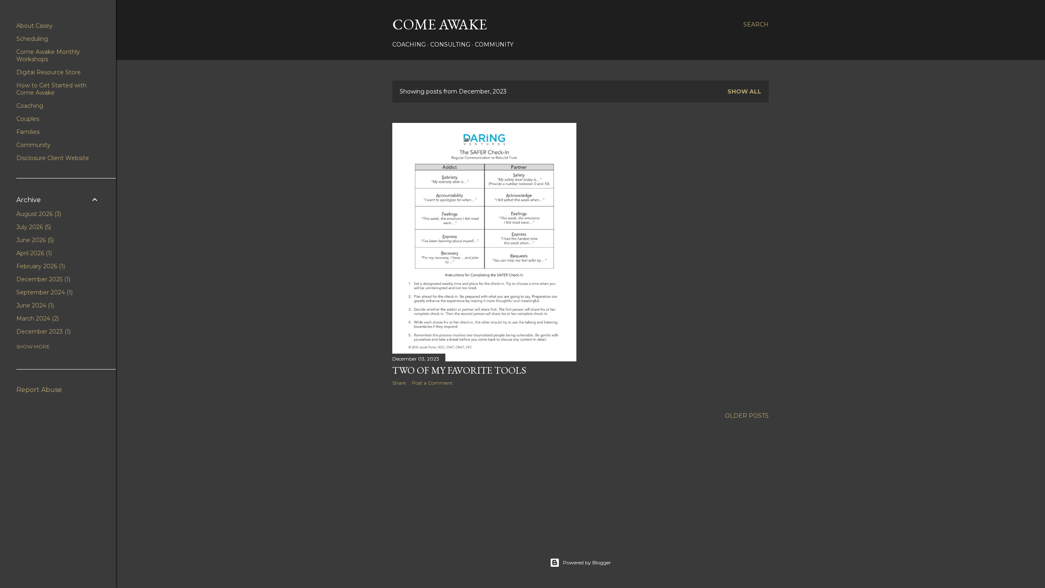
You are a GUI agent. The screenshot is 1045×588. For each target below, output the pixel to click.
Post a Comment (432, 383)
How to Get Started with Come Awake (51, 89)
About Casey (34, 25)
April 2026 (33, 253)
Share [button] (399, 383)
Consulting (450, 44)
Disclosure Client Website (52, 158)
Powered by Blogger (587, 562)
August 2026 (38, 214)
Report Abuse (39, 390)
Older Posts (747, 415)
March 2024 (36, 318)
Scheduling (32, 38)
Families (28, 132)
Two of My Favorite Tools (459, 370)
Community (494, 44)
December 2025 (42, 279)
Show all (744, 91)
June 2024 (34, 305)
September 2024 (43, 292)
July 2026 (32, 227)
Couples (27, 118)
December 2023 (42, 331)
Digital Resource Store (48, 72)
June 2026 (34, 240)
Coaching (409, 44)
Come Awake (439, 24)
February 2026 (39, 266)
